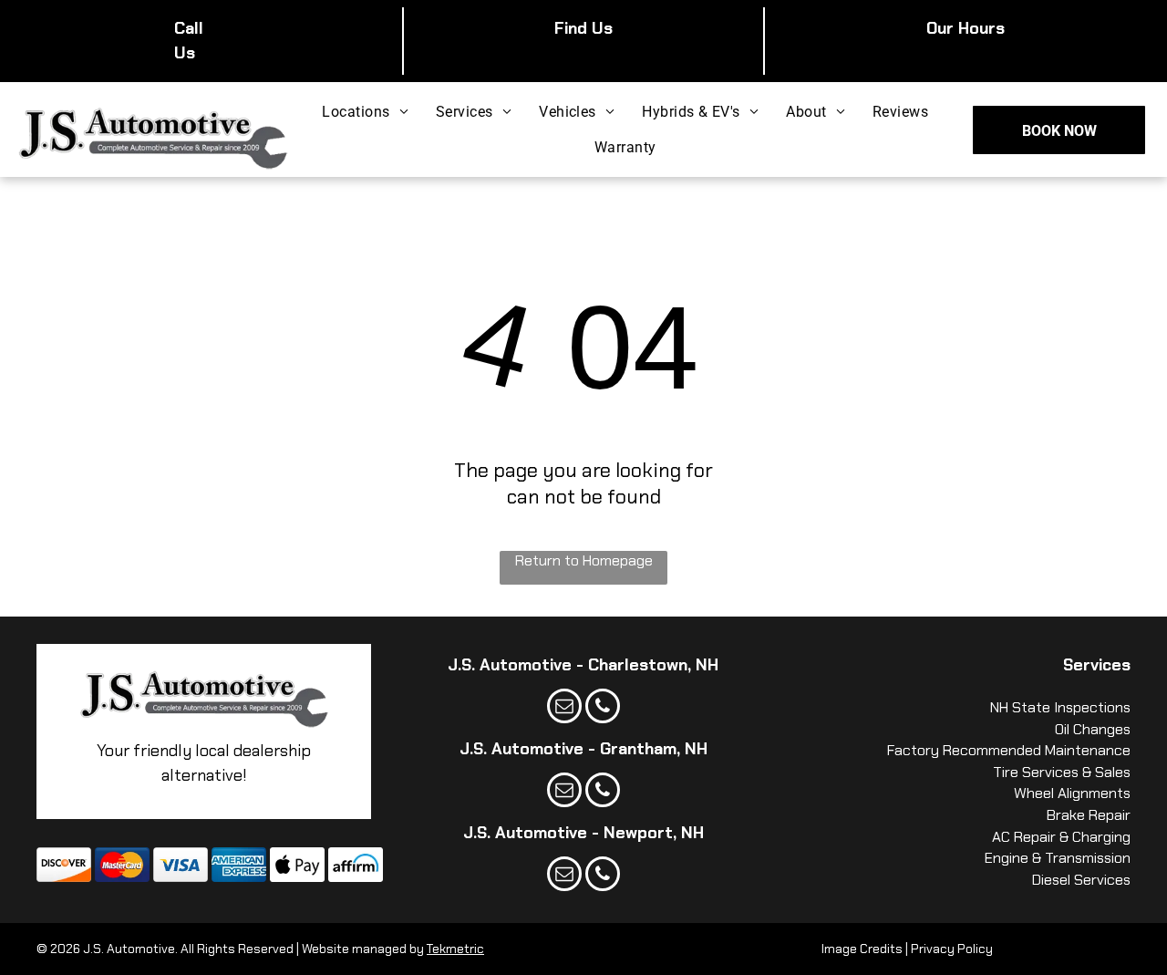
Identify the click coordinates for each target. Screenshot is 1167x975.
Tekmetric (455, 948)
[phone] (602, 708)
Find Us (583, 28)
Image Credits (862, 948)
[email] (564, 708)
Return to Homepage (584, 560)
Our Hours (965, 28)
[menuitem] (365, 112)
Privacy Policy (952, 948)
